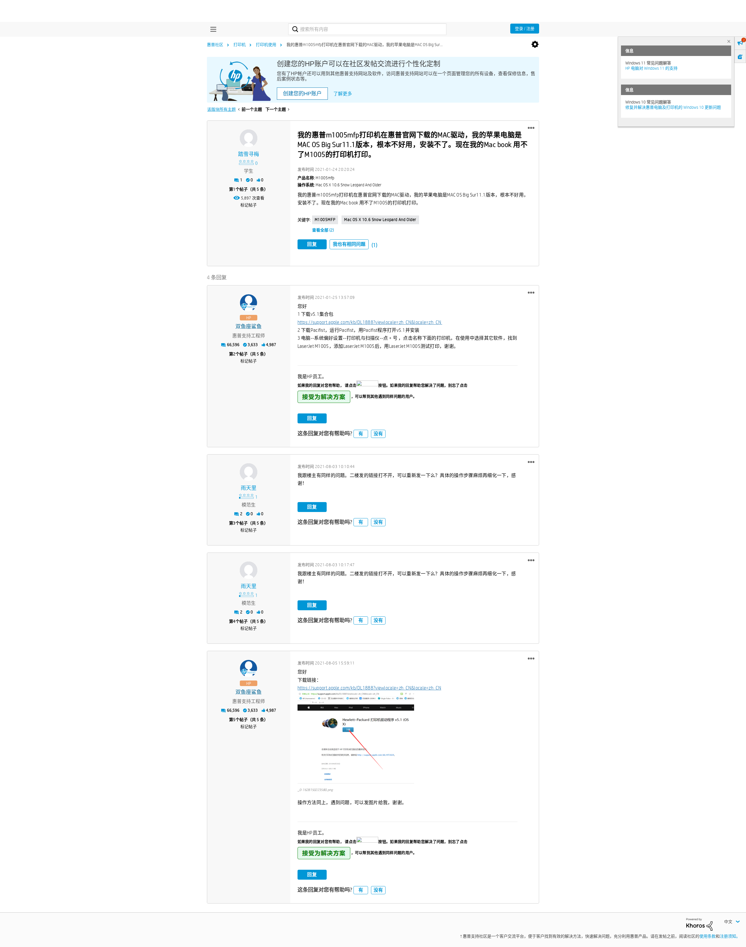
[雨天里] (248, 472)
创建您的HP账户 (302, 94)
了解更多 (342, 93)
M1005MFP (325, 219)
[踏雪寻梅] (248, 138)
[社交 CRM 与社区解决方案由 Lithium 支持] (699, 924)
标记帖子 (248, 205)
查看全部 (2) (323, 230)
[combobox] (367, 29)
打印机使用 (266, 44)
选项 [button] (535, 44)
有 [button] (360, 434)
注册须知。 (730, 936)
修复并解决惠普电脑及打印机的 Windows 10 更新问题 (673, 107)
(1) (374, 245)
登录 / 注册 (524, 28)
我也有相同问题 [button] (349, 244)
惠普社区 (215, 44)
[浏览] (212, 29)
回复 (312, 244)
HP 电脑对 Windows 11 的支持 (651, 68)
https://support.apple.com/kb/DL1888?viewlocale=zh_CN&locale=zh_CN (370, 322)
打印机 (239, 44)
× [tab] (728, 41)
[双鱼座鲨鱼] (248, 303)
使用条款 (707, 936)
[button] (531, 128)
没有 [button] (378, 434)
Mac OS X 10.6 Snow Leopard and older (380, 219)
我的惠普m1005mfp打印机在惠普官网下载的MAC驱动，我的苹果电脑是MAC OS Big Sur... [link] (364, 44)
